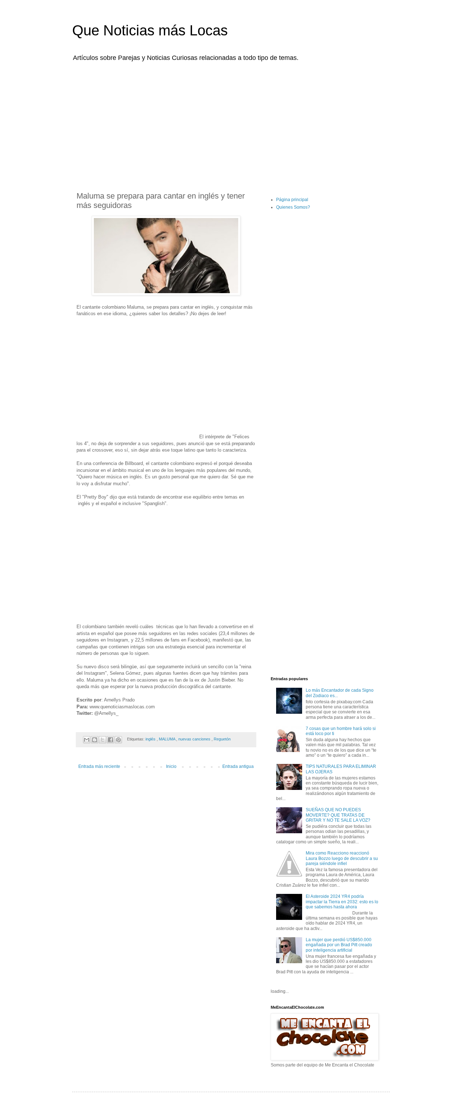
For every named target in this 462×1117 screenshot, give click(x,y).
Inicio (171, 766)
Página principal (292, 199)
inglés (151, 739)
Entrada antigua (238, 766)
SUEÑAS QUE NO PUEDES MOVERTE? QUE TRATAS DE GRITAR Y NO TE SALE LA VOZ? (338, 815)
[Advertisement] (231, 122)
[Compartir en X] (102, 739)
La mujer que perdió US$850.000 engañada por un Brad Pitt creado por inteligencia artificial (339, 945)
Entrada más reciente (99, 766)
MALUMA (167, 739)
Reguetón (222, 739)
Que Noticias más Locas (150, 30)
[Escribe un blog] (94, 739)
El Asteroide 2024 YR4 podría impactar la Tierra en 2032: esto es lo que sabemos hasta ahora (342, 901)
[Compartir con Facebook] (110, 739)
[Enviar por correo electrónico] (86, 739)
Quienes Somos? (293, 207)
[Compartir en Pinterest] (118, 739)
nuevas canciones (195, 739)
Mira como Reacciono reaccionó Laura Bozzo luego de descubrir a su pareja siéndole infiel (342, 858)
